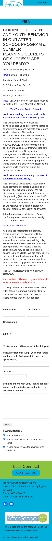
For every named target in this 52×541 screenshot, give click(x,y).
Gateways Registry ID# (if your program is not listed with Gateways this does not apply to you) (25, 356)
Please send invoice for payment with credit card (25, 449)
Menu (26, 21)
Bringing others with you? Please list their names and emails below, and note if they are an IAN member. (25, 387)
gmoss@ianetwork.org (22, 496)
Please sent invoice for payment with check (24, 441)
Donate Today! (42, 3)
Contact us (26, 472)
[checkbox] (4, 435)
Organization (10, 322)
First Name (9, 309)
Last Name (33, 309)
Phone (8, 371)
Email (7, 334)
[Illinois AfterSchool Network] (13, 4)
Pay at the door (14, 435)
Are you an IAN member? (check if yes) (27, 346)
